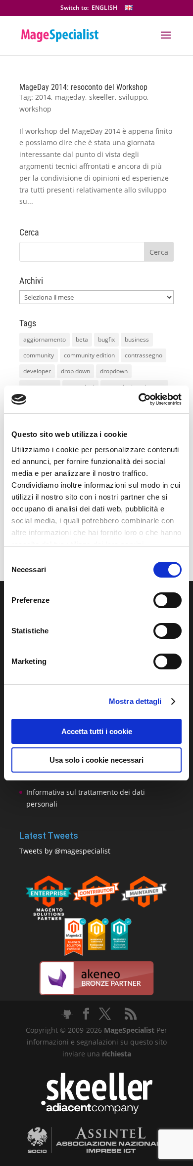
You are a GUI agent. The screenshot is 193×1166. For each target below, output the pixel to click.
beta (82, 339)
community (38, 355)
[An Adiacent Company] (97, 1111)
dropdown (114, 371)
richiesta (115, 1053)
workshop (35, 109)
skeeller (102, 97)
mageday (70, 97)
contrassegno (143, 355)
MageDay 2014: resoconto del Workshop (83, 87)
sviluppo (133, 97)
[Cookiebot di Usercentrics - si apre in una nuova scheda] (139, 399)
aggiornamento (44, 339)
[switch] (167, 600)
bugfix (106, 339)
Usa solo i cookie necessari (96, 760)
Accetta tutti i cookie (96, 731)
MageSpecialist (129, 1030)
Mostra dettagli (135, 701)
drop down (75, 371)
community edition (89, 355)
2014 (43, 97)
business (137, 339)
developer (37, 371)
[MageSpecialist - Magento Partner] (96, 953)
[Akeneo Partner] (96, 994)
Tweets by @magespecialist (64, 850)
